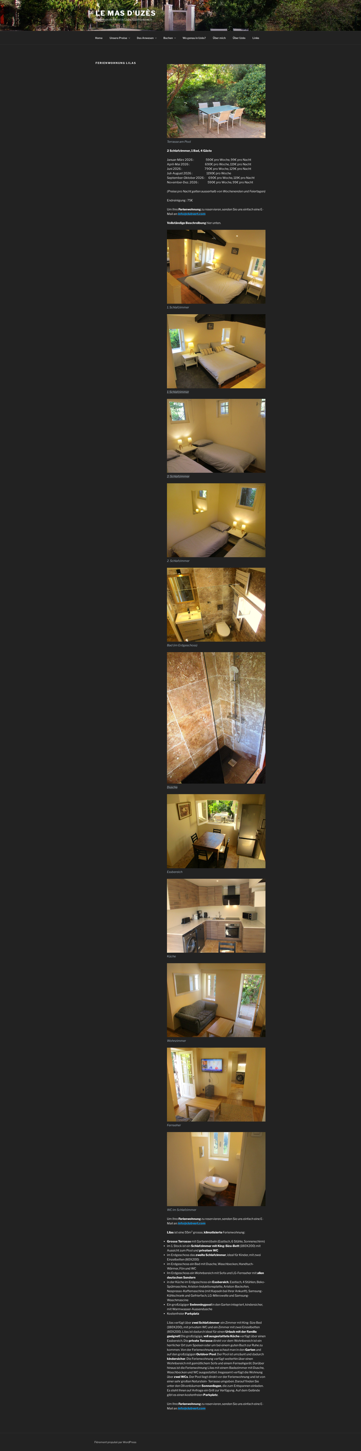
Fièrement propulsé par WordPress (115, 1442)
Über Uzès (239, 37)
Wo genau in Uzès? (194, 37)
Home (98, 37)
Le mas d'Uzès (126, 13)
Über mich (219, 37)
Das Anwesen (145, 37)
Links (256, 37)
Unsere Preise (118, 37)
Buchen (168, 37)
